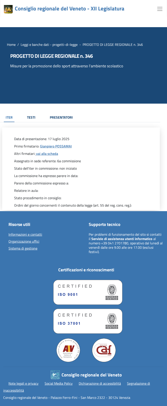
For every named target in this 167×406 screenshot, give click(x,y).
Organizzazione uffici (23, 241)
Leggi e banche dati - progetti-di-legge (49, 44)
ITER (9, 117)
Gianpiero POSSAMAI (56, 146)
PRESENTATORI (61, 117)
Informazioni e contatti (25, 234)
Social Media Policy (59, 383)
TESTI (31, 117)
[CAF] (104, 350)
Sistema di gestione (22, 248)
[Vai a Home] (8, 9)
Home (11, 44)
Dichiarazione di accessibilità (100, 383)
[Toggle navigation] (160, 8)
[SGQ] (86, 291)
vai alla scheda (46, 153)
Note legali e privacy (23, 383)
